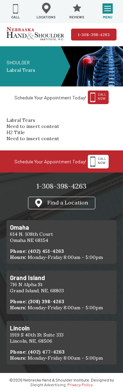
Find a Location (67, 202)
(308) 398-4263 (46, 301)
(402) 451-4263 (46, 251)
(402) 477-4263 (46, 352)
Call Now (102, 161)
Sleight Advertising (48, 384)
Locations (46, 17)
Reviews (76, 17)
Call (15, 17)
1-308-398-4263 (94, 34)
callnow (102, 96)
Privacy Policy (80, 384)
